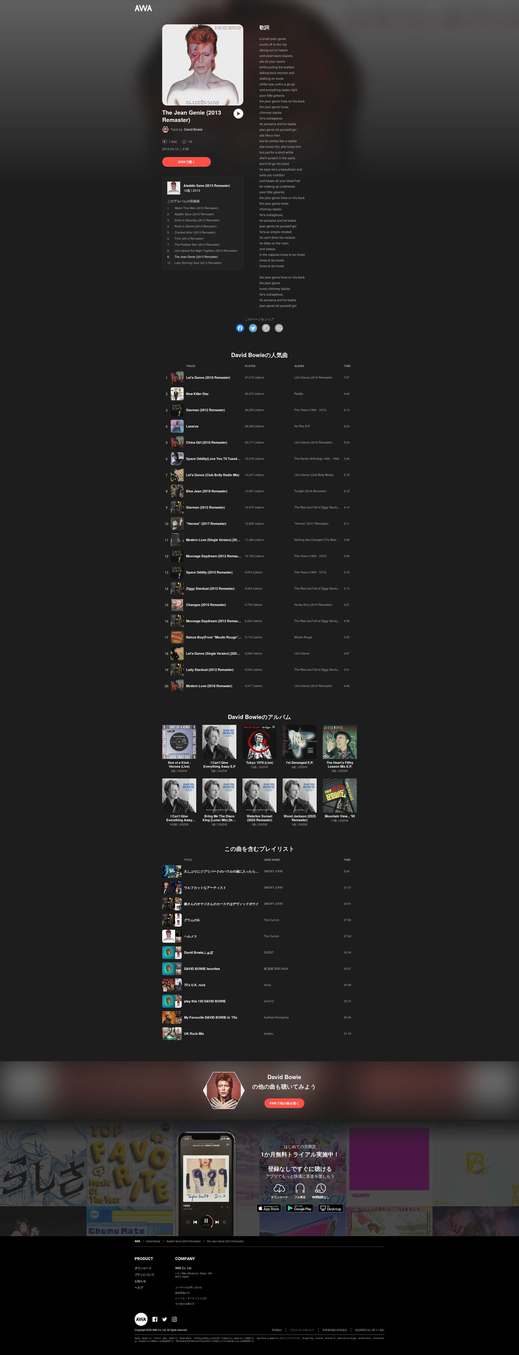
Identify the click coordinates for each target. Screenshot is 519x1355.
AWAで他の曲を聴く (284, 1103)
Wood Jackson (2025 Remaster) (300, 818)
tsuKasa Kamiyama (276, 1017)
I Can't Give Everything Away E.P (219, 764)
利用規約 (277, 1329)
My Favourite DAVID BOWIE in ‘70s (210, 1017)
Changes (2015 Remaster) (206, 604)
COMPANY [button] (185, 1258)
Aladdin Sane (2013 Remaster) (206, 185)
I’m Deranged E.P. (299, 762)
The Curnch (271, 920)
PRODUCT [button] (144, 1258)
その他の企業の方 (185, 1303)
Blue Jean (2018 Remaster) (206, 491)
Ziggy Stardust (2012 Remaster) (210, 588)
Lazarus (192, 426)
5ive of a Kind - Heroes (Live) (179, 764)
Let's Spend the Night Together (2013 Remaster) (206, 251)
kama (267, 985)
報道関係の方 (182, 1292)
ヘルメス (190, 936)
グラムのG (191, 920)
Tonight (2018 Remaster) (310, 491)
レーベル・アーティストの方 (191, 1298)
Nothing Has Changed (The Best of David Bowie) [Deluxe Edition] (336, 540)
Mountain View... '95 (340, 816)
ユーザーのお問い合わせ (188, 1287)
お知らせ (140, 1281)
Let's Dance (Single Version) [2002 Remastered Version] (229, 653)
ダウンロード (143, 1268)
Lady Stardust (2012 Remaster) (210, 669)
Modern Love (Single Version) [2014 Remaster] (221, 539)
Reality (298, 394)
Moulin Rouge (303, 637)
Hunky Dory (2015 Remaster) (313, 605)
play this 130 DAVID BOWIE (205, 1001)
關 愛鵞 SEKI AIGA (276, 968)
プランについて (144, 1274)
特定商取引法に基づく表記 (369, 1329)
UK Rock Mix (194, 1033)
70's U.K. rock (194, 985)
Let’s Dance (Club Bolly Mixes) (313, 475)
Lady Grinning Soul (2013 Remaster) (198, 263)
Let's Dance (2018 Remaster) (208, 377)
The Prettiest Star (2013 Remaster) (197, 244)
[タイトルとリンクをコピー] (266, 328)
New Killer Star (197, 393)
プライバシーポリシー (302, 1329)
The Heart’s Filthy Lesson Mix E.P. (339, 764)
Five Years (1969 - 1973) (310, 410)
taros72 (269, 1001)
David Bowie (193, 129)
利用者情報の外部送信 (335, 1329)
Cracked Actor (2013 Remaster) (195, 232)
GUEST (269, 952)
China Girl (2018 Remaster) (206, 442)
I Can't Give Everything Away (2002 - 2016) (179, 820)
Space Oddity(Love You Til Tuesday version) (220, 458)
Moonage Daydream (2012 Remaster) (214, 556)
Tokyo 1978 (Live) (259, 762)
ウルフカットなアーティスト (205, 887)
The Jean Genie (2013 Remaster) (225, 1241)
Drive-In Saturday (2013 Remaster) (197, 220)
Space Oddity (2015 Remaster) (209, 572)
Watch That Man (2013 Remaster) (196, 208)
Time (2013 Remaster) (189, 238)
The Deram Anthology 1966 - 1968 (316, 458)
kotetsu (268, 1033)
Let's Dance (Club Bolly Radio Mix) (212, 474)
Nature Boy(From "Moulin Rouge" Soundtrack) (222, 637)
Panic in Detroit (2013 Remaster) (196, 226)
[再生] (238, 113)
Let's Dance (302, 653)
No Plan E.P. (302, 426)
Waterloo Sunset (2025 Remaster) (259, 818)
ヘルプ (139, 1287)
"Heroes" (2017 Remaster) (206, 523)
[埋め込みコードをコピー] (279, 328)
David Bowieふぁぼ (198, 952)
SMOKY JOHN (273, 871)
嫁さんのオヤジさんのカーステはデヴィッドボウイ (221, 903)
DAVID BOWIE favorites (202, 968)
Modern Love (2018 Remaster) (209, 685)
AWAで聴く (186, 161)
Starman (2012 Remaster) (205, 410)
